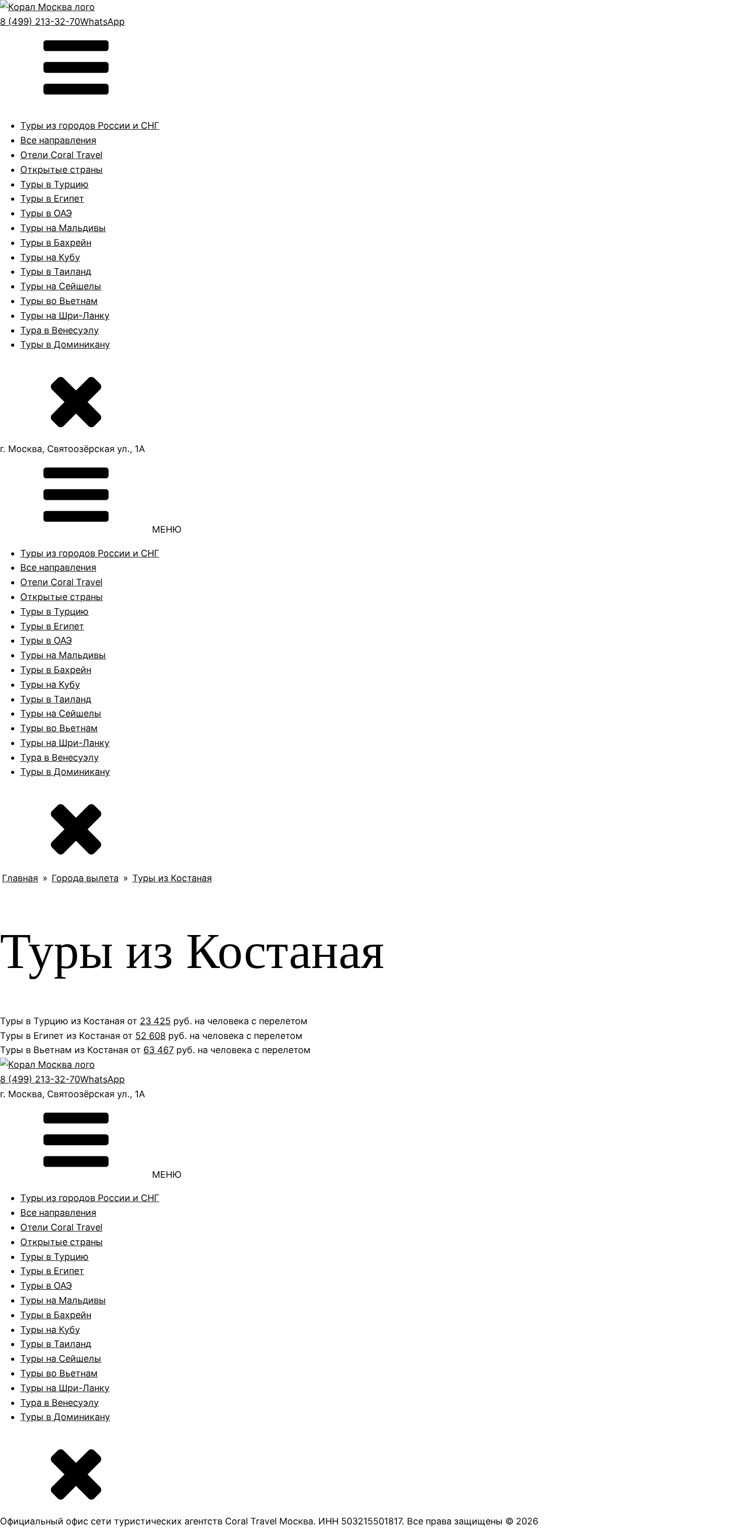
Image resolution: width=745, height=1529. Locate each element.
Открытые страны (61, 169)
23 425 (155, 1021)
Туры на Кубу (50, 257)
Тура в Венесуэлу (59, 330)
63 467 (158, 1050)
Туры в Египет (52, 198)
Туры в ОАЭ (46, 213)
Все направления (58, 140)
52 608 (150, 1035)
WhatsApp (102, 21)
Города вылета (85, 878)
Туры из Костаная (172, 878)
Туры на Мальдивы (63, 227)
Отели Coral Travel (61, 155)
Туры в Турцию (54, 184)
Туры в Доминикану (65, 344)
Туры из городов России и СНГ (89, 125)
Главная (20, 878)
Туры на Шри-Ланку (64, 315)
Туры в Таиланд (55, 271)
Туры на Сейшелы (60, 286)
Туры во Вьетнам (59, 300)
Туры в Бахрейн (55, 242)
